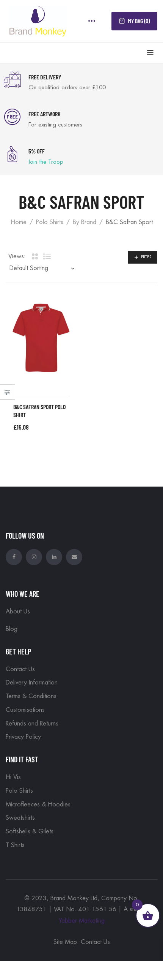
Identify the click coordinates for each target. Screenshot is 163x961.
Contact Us (20, 669)
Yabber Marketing (82, 921)
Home (19, 222)
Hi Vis (13, 777)
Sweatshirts (20, 818)
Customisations (25, 710)
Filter (146, 257)
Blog (11, 629)
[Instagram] (34, 557)
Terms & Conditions (31, 696)
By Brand (84, 222)
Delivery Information (32, 683)
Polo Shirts (49, 222)
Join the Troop (45, 162)
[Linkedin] (54, 557)
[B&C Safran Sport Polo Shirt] (41, 338)
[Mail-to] (74, 557)
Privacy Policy (23, 737)
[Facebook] (14, 557)
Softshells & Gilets (29, 831)
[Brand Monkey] (37, 19)
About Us (18, 612)
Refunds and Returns (32, 724)
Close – (7, 394)
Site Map (65, 942)
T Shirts (15, 845)
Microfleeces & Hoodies (38, 804)
